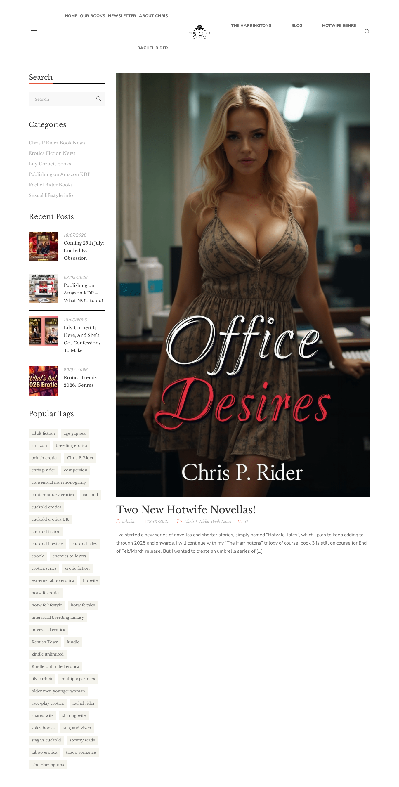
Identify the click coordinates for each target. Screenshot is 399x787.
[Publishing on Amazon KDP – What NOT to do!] (43, 288)
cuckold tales (84, 543)
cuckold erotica (46, 507)
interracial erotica (48, 629)
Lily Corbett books (50, 164)
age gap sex (75, 433)
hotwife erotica (46, 592)
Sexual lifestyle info (51, 195)
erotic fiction (77, 568)
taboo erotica (44, 752)
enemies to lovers (69, 556)
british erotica (45, 457)
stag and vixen (77, 727)
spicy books (43, 727)
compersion (75, 470)
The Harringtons (48, 764)
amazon (39, 445)
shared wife (42, 715)
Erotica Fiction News (52, 153)
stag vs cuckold (46, 740)
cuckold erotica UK (50, 519)
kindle (73, 641)
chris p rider (43, 470)
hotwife (90, 580)
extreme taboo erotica (53, 580)
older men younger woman (58, 691)
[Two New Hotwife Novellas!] (243, 285)
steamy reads (82, 740)
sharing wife (74, 715)
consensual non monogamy (59, 482)
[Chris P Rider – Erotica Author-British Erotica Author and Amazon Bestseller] (199, 32)
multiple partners (78, 678)
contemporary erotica (53, 494)
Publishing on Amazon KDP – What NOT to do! (83, 292)
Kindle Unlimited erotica (55, 666)
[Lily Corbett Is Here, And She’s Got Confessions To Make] (43, 331)
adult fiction (43, 433)
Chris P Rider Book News (207, 521)
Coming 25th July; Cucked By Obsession (84, 250)
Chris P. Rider (80, 457)
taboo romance (81, 752)
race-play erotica (48, 703)
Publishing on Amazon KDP (59, 174)
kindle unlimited (48, 654)
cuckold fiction (46, 531)
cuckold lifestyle (47, 543)
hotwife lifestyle (47, 605)
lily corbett (42, 678)
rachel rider (83, 703)
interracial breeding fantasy (58, 617)
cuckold (90, 494)
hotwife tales (83, 605)
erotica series (44, 568)
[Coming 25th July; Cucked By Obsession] (43, 246)
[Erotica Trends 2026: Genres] (43, 381)
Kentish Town (45, 641)
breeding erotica (71, 445)
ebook (38, 556)
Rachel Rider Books (51, 185)
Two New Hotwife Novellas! (186, 510)
